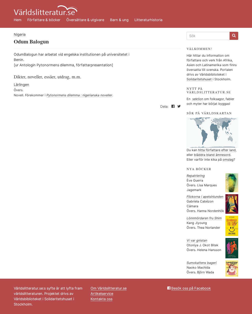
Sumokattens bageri (202, 263)
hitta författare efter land (217, 150)
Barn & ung (119, 20)
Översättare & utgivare (85, 20)
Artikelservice (102, 294)
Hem (17, 20)
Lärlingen (21, 84)
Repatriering (196, 176)
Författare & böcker (43, 20)
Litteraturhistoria (148, 20)
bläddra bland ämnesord (212, 155)
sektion (197, 99)
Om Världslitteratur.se (109, 288)
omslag (228, 159)
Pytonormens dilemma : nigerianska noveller (79, 95)
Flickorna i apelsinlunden (205, 197)
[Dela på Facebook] (172, 106)
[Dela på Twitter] (178, 106)
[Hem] (123, 8)
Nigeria (20, 34)
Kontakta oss (101, 299)
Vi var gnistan (197, 240)
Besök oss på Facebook (191, 288)
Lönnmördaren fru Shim (204, 218)
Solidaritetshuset (200, 79)
